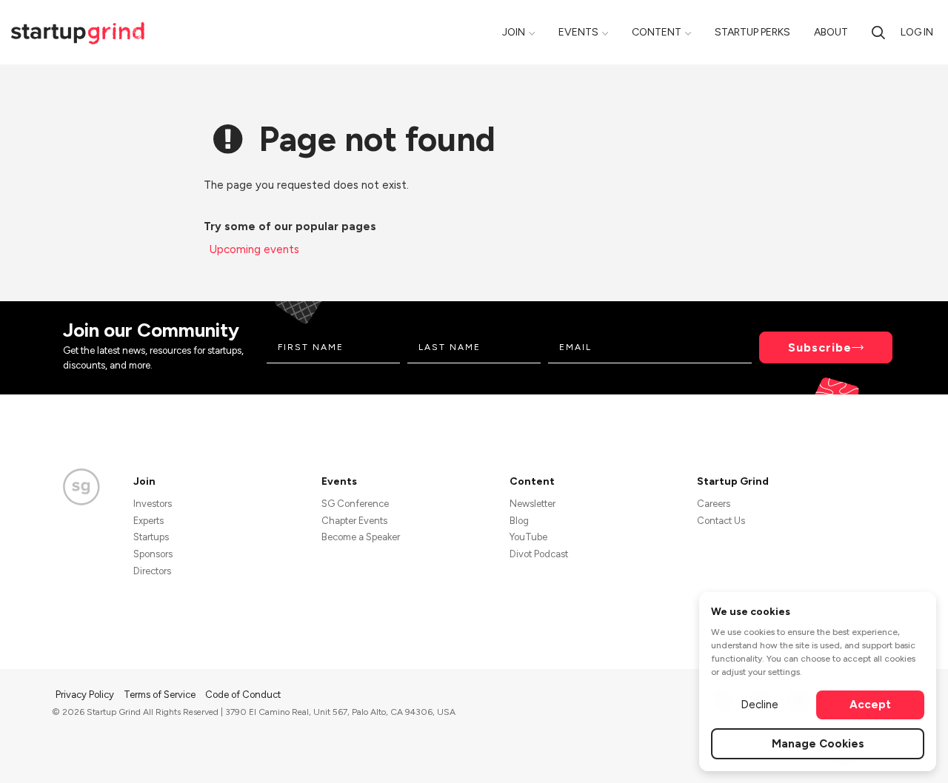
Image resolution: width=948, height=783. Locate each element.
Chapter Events (354, 520)
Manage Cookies (818, 743)
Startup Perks (752, 32)
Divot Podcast (539, 553)
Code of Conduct (243, 694)
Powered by (808, 752)
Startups (151, 536)
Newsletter (532, 503)
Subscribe (820, 347)
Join (513, 32)
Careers (713, 503)
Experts (148, 520)
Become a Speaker (360, 536)
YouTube (528, 536)
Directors (152, 571)
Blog (519, 520)
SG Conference (355, 503)
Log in (917, 32)
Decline (759, 704)
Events (578, 32)
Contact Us (721, 520)
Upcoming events (254, 249)
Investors (152, 503)
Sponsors (153, 553)
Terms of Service (161, 694)
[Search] (878, 32)
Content (656, 32)
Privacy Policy (86, 694)
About (831, 32)
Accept (870, 704)
